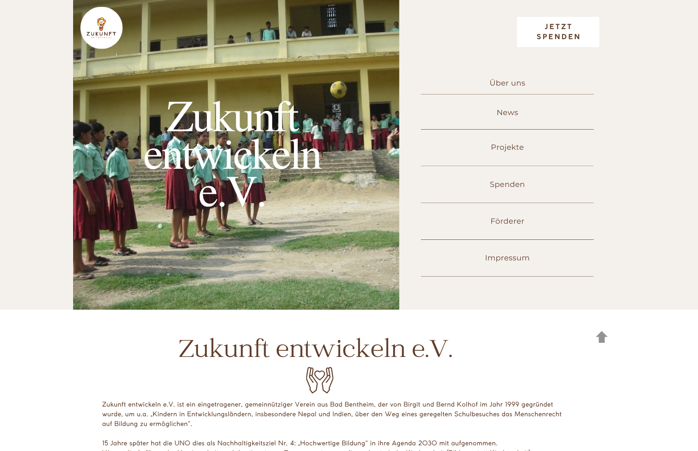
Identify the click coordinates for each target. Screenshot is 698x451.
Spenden (507, 184)
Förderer (507, 221)
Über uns (507, 83)
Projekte (507, 147)
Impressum (507, 257)
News (507, 112)
